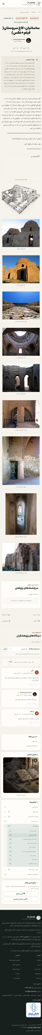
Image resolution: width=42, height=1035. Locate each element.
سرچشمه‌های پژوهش (32, 746)
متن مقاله (34, 741)
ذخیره (35, 621)
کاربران (39, 965)
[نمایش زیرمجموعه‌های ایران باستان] (5, 826)
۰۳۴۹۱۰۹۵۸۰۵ (29, 988)
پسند (35, 615)
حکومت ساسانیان (24, 12)
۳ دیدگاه (5, 615)
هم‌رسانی (5, 621)
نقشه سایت (38, 969)
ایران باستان (33, 18)
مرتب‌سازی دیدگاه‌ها (34, 649)
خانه (39, 12)
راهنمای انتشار (16, 965)
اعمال (5, 649)
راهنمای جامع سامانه (14, 960)
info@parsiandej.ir (31, 991)
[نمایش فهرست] (3, 4)
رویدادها (38, 978)
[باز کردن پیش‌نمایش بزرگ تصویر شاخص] (21, 775)
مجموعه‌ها (38, 974)
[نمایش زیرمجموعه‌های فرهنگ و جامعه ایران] (5, 817)
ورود (10, 661)
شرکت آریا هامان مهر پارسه (34, 1027)
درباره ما (18, 974)
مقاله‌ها (33, 12)
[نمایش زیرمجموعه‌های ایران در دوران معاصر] (5, 870)
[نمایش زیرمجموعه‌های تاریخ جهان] (5, 812)
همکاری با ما (16, 978)
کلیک (29, 144)
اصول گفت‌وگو (16, 969)
